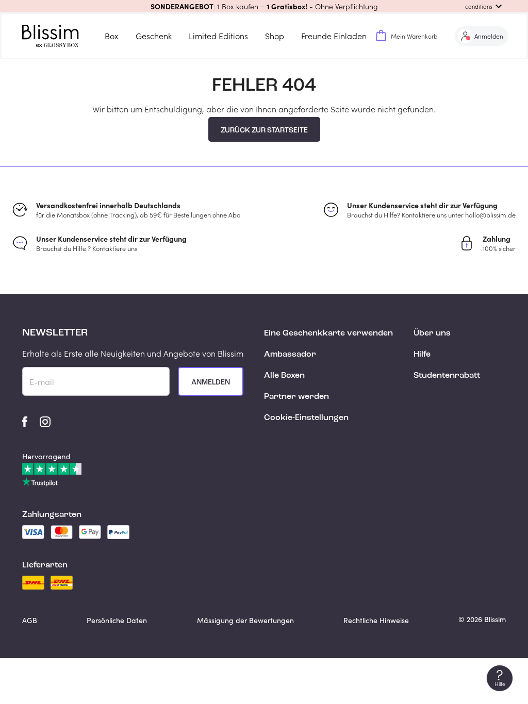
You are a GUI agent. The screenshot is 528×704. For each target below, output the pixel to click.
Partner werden (296, 397)
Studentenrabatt (447, 376)
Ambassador (290, 354)
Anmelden (210, 382)
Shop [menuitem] (274, 35)
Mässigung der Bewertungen (245, 620)
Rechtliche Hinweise (376, 620)
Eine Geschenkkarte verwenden (328, 333)
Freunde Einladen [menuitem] (334, 35)
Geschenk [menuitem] (154, 35)
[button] (264, 6)
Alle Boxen (284, 376)
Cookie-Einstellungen (306, 418)
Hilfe (422, 354)
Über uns (432, 333)
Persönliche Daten (117, 620)
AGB (29, 620)
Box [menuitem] (112, 35)
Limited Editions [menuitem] (218, 35)
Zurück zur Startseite (264, 130)
